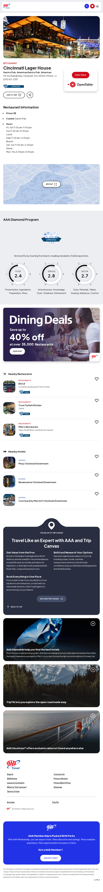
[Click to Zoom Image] (51, 37)
